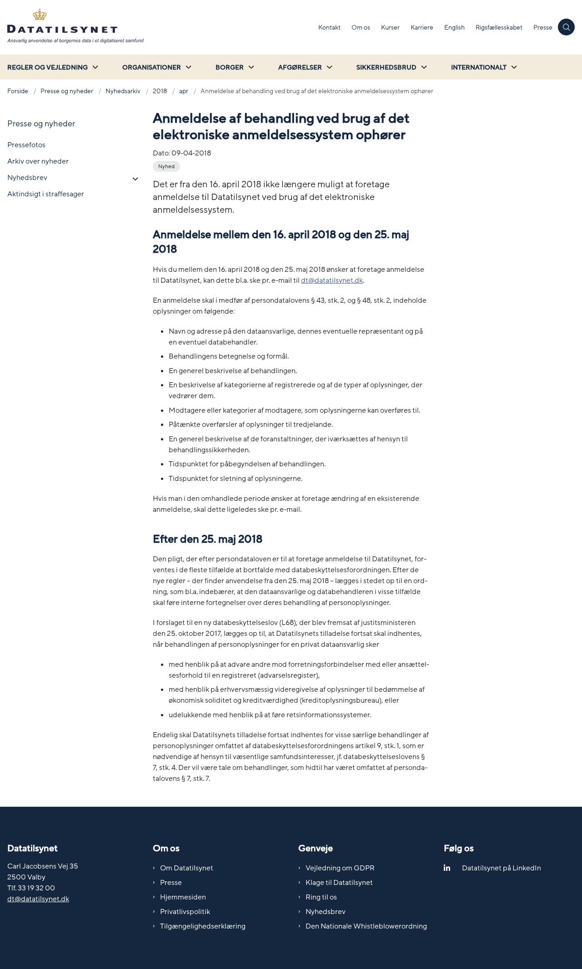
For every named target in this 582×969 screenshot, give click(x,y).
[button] (133, 179)
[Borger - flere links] (250, 67)
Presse (171, 883)
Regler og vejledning (47, 67)
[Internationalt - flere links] (513, 67)
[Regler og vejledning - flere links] (94, 67)
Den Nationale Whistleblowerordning (366, 926)
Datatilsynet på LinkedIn (501, 868)
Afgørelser (300, 67)
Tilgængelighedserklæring (203, 926)
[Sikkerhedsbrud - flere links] (422, 67)
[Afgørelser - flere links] (328, 67)
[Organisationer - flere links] (187, 67)
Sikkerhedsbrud (386, 67)
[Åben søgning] (566, 27)
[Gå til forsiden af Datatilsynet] (156, 27)
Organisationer (151, 67)
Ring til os (321, 897)
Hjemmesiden (183, 897)
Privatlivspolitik (185, 912)
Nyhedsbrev (326, 912)
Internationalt (479, 67)
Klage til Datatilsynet (339, 883)
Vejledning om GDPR (340, 868)
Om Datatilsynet (186, 868)
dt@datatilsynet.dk (332, 280)
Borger (230, 67)
